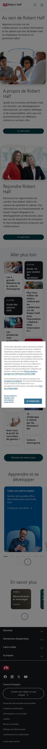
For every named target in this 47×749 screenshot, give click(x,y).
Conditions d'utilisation (13, 381)
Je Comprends (33, 401)
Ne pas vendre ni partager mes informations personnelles (10, 399)
